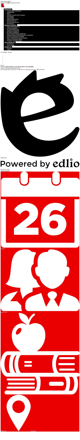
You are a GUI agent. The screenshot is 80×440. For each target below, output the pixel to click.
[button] (8, 9)
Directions (9, 48)
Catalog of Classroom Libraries (14, 39)
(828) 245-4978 (30, 69)
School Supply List (11, 20)
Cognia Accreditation (12, 28)
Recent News (10, 43)
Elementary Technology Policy (14, 40)
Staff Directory (10, 23)
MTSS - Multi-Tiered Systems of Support (17, 38)
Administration (10, 12)
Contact (9, 49)
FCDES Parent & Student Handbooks (16, 33)
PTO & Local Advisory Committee (15, 36)
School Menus (10, 18)
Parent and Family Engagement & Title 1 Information (20, 35)
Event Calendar (11, 45)
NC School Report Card (13, 22)
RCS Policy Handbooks (13, 32)
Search (5, 62)
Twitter (5, 58)
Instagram (5, 60)
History (9, 13)
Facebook (5, 55)
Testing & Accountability (13, 30)
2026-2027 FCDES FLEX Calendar (16, 15)
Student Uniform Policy (13, 19)
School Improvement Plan (13, 26)
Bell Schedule (10, 16)
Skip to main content (6, 1)
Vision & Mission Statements (14, 11)
